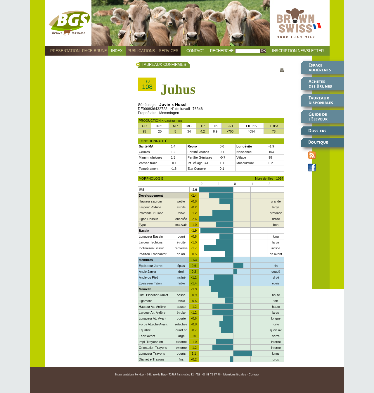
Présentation (64, 51)
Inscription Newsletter (298, 51)
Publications (141, 51)
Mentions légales (234, 374)
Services (169, 51)
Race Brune (94, 51)
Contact (195, 51)
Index (117, 51)
